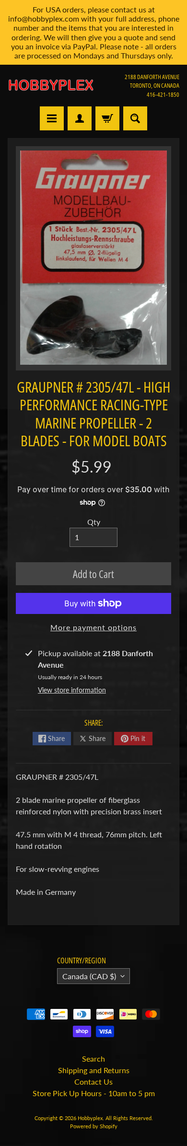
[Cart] (107, 118)
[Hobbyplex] (51, 85)
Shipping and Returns (93, 1070)
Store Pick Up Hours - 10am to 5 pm (94, 1093)
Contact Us (93, 1081)
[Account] (80, 118)
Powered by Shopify (93, 1126)
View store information (72, 690)
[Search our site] (135, 118)
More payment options (93, 627)
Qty (93, 521)
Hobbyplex (90, 1118)
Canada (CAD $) (89, 976)
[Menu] (52, 118)
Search (93, 1058)
